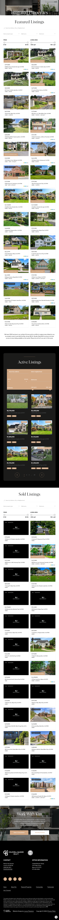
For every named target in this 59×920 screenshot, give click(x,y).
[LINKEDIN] (15, 879)
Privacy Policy (52, 911)
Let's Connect (7, 890)
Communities (39, 887)
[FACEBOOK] (5, 879)
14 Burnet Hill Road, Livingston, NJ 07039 (15, 439)
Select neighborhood (36, 371)
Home (4, 887)
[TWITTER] (20, 879)
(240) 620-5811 (7, 867)
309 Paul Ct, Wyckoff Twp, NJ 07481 (39, 465)
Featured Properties (26, 887)
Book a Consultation (19, 832)
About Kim (13, 887)
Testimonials (50, 887)
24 (34, 475)
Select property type (8, 33)
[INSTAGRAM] (10, 879)
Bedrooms (41, 33)
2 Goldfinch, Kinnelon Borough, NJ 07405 (40, 439)
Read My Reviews (40, 832)
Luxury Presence (29, 911)
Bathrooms (23, 33)
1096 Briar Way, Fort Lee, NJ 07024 (38, 412)
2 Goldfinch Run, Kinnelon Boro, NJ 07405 (16, 465)
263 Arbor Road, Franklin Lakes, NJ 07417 (16, 412)
